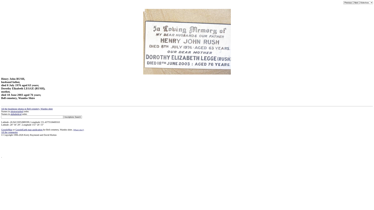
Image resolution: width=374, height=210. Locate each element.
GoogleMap (6, 129)
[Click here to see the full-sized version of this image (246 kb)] (187, 73)
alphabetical (16, 114)
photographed (17, 111)
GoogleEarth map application (29, 129)
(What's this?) (78, 130)
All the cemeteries (9, 132)
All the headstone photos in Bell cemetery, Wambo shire (27, 109)
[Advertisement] (88, 146)
